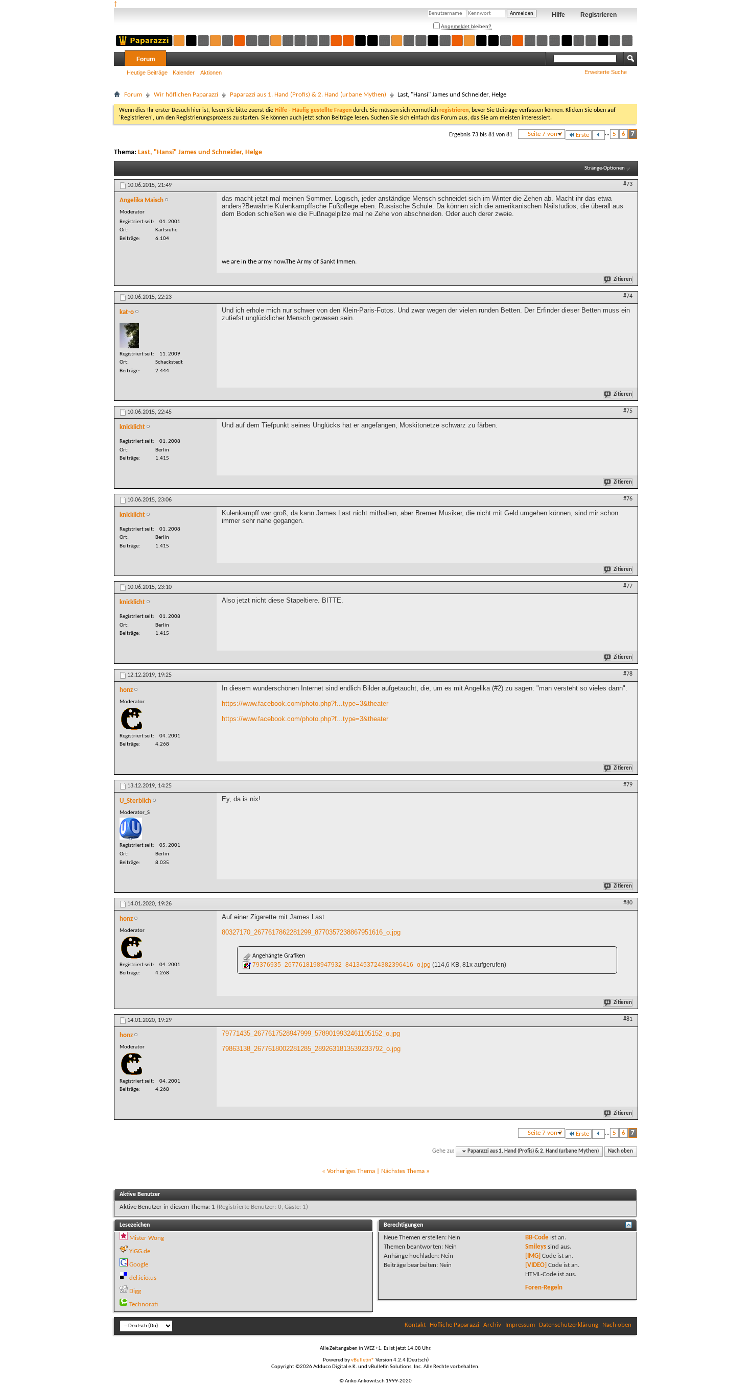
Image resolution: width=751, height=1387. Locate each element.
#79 (627, 785)
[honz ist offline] (132, 718)
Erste (582, 135)
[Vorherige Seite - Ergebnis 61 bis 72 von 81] (598, 135)
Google (138, 1264)
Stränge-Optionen (604, 168)
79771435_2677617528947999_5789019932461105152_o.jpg (311, 1033)
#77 (627, 586)
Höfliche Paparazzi (454, 1325)
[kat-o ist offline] (129, 335)
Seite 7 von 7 (545, 134)
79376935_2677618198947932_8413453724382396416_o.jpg (341, 964)
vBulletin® (362, 1360)
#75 (627, 411)
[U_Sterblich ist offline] (131, 829)
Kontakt (415, 1325)
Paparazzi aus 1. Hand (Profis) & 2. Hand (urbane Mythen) (308, 94)
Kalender (184, 72)
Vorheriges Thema (351, 1171)
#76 (627, 499)
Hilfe (558, 14)
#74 (627, 296)
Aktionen (211, 72)
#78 (627, 674)
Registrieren (598, 14)
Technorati (143, 1304)
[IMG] (533, 1256)
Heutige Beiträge (147, 72)
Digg (135, 1291)
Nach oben (620, 1151)
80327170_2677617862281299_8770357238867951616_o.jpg (311, 932)
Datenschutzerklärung (568, 1325)
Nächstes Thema (403, 1171)
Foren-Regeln (543, 1287)
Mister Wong (146, 1238)
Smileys (535, 1246)
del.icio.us (142, 1278)
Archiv (492, 1325)
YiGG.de (139, 1251)
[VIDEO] (536, 1265)
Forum (145, 59)
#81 (627, 1019)
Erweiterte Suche (605, 72)
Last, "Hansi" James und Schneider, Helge (200, 152)
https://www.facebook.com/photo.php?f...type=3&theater (305, 703)
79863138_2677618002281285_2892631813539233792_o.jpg (311, 1049)
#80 (627, 903)
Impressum (520, 1325)
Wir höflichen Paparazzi (186, 94)
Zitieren (623, 279)
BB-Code (537, 1237)
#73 (627, 184)
